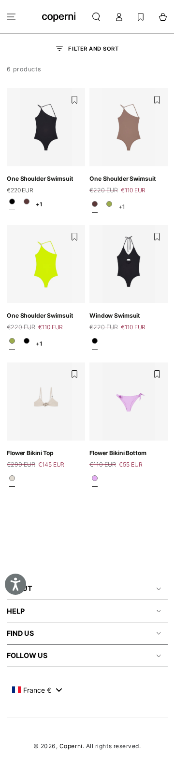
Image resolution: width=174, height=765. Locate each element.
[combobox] (37, 689)
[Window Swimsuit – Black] (95, 343)
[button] (96, 16)
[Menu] (11, 16)
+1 (39, 204)
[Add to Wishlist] (74, 99)
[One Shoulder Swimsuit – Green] (109, 206)
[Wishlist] (140, 16)
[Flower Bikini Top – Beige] (12, 481)
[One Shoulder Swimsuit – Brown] (26, 204)
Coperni (71, 746)
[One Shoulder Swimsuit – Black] (12, 204)
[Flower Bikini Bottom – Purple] (95, 481)
